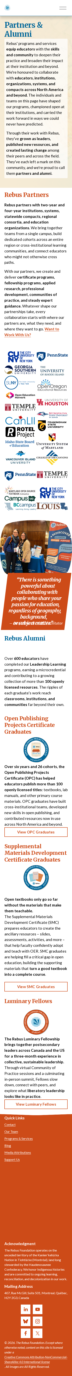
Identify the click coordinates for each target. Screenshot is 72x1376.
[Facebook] (25, 1333)
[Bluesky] (25, 1321)
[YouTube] (37, 1309)
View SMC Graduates (36, 987)
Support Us (12, 1159)
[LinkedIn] (25, 1309)
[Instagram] (37, 1321)
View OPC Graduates (36, 832)
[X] (37, 1333)
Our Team (11, 1131)
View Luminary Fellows (36, 1104)
